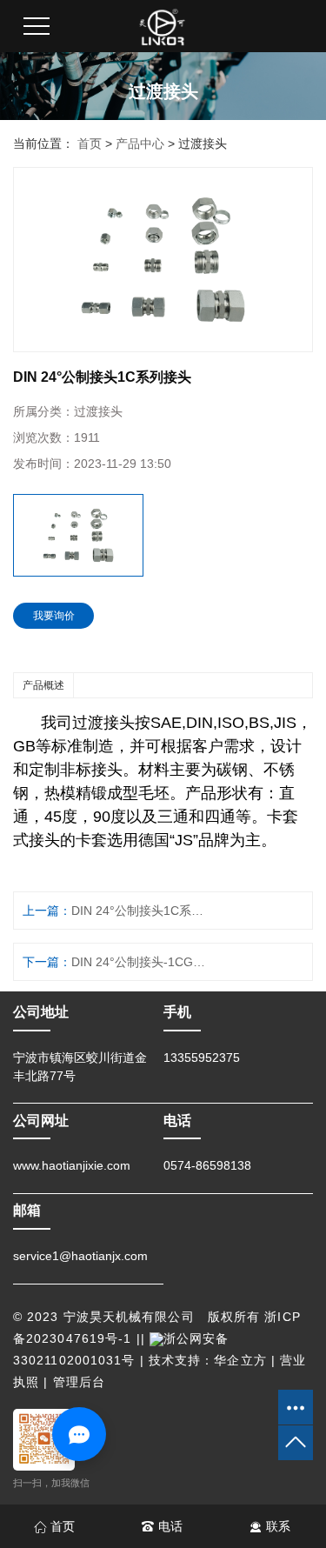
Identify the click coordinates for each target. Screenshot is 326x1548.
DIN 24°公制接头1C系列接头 (141, 910)
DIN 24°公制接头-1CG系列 (141, 962)
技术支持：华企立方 (208, 1360)
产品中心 (140, 143)
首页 (89, 143)
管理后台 (79, 1382)
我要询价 (54, 616)
